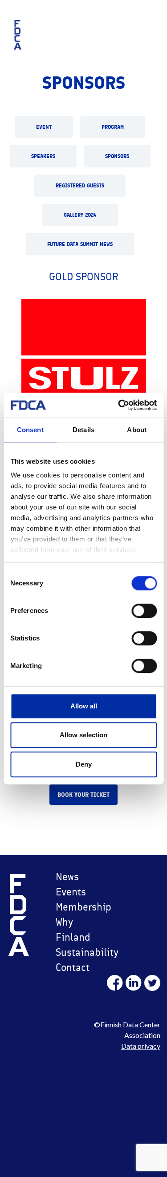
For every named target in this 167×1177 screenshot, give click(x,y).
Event (44, 127)
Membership (80, 906)
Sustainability (80, 952)
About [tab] (137, 429)
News (67, 876)
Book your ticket (83, 795)
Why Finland (73, 929)
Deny (84, 764)
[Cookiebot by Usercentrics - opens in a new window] (119, 405)
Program (113, 127)
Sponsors (117, 156)
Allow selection (83, 735)
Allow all (83, 706)
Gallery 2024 (80, 215)
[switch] (144, 611)
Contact (73, 967)
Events (71, 891)
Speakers (43, 156)
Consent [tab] (30, 429)
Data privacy (140, 1046)
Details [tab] (83, 429)
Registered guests (80, 186)
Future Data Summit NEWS (80, 244)
